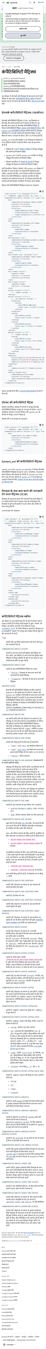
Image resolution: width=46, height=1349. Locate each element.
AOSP (3, 67)
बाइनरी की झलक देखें (8, 1261)
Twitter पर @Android (8, 1280)
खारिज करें (23, 29)
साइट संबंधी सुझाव (9, 1340)
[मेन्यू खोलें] (3, 2)
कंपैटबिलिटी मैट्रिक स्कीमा (25, 99)
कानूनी (24, 1337)
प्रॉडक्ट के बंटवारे (27, 162)
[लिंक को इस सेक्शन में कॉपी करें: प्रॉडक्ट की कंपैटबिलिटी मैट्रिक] (35, 402)
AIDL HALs (22, 750)
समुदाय (17, 1337)
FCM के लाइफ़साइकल (27, 391)
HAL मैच (25, 823)
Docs (9, 67)
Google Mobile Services (10, 1322)
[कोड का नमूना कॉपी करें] (43, 191)
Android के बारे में (7, 1337)
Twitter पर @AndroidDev (10, 1283)
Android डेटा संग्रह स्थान (9, 1251)
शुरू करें (23, 36)
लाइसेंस (30, 1337)
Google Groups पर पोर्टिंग (10, 1300)
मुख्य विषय (17, 67)
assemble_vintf (8, 629)
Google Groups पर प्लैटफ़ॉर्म (10, 1293)
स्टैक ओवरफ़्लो (6, 1326)
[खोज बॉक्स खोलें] (30, 2)
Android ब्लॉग (6, 1287)
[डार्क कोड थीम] (40, 191)
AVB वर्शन (12, 1157)
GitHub (4, 1271)
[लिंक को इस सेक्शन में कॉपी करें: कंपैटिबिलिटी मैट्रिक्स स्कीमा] (33, 616)
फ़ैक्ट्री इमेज (5, 1264)
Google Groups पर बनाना (9, 1297)
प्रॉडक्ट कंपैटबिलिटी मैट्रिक (31, 128)
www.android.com (8, 1319)
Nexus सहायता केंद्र (7, 1316)
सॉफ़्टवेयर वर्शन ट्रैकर (7, 1329)
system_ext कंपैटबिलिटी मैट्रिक (13, 131)
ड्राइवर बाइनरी (5, 1268)
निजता (37, 1337)
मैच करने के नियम (38, 101)
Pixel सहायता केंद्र (7, 1312)
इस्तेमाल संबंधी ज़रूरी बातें (9, 1254)
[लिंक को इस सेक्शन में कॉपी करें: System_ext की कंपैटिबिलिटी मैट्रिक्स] (4, 465)
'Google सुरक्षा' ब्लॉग (8, 1290)
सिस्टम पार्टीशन (25, 149)
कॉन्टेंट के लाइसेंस (29, 1233)
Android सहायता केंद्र (8, 1309)
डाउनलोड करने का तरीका (9, 1258)
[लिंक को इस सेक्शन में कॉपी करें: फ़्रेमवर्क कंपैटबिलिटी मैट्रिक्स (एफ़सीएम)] (4, 116)
